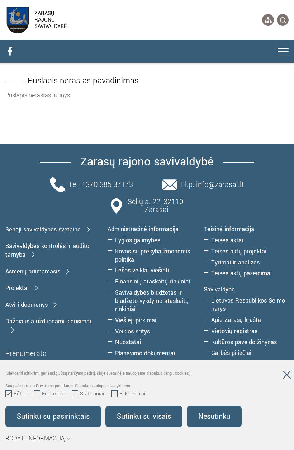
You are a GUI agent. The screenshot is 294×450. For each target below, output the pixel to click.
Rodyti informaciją (35, 438)
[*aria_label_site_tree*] (268, 20)
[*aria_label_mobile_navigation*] (283, 52)
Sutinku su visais (144, 416)
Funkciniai (53, 394)
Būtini (20, 394)
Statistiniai (92, 394)
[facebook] (9, 51)
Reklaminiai (132, 394)
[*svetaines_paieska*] (283, 20)
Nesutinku (214, 416)
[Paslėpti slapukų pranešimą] (286, 376)
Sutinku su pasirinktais (53, 416)
